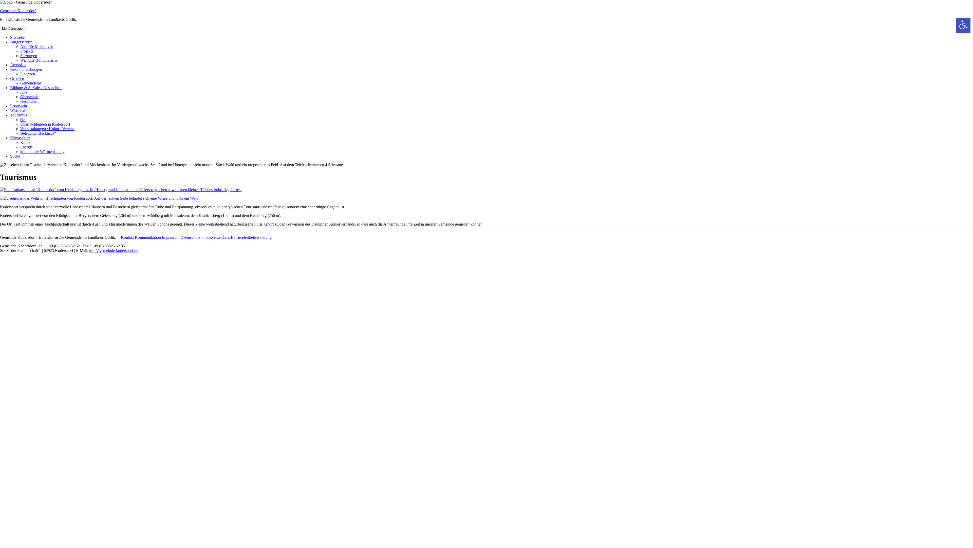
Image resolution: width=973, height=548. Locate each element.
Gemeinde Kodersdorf (18, 11)
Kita (23, 92)
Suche (15, 156)
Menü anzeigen (13, 28)
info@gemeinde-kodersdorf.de (113, 250)
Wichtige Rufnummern (38, 60)
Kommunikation (148, 237)
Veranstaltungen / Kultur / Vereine (47, 129)
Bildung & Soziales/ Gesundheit (36, 87)
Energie (26, 147)
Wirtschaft (18, 110)
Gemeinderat (30, 83)
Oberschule (29, 97)
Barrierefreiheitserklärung (251, 237)
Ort (23, 119)
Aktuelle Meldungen (36, 46)
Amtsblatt (18, 65)
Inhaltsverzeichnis (215, 237)
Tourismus (18, 115)
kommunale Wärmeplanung (42, 151)
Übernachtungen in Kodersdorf (45, 124)
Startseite (17, 37)
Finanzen (27, 74)
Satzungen (28, 56)
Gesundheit (29, 101)
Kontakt (127, 237)
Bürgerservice (21, 42)
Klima (25, 142)
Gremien (17, 78)
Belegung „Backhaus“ (38, 133)
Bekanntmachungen (26, 69)
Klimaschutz (20, 138)
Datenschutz (190, 237)
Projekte (26, 51)
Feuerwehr (18, 106)
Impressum (170, 237)
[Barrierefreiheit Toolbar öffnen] (963, 25)
